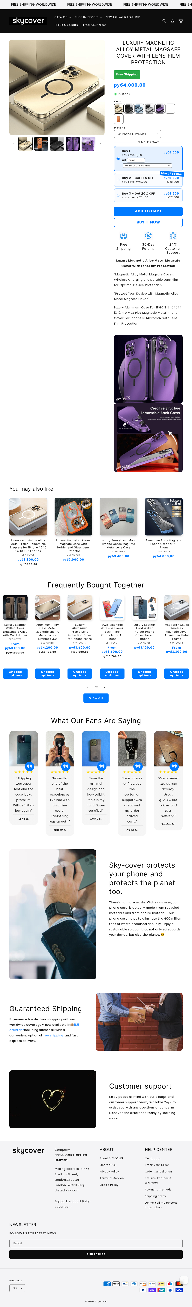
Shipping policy (155, 1196)
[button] (62, 17)
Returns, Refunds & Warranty (158, 1180)
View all (96, 698)
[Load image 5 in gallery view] (88, 144)
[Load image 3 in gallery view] (57, 144)
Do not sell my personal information (161, 1205)
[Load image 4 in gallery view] (73, 144)
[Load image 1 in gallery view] (25, 144)
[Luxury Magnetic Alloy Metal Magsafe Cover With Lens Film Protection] (114, 332)
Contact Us (108, 1165)
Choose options (15, 674)
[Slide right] (100, 144)
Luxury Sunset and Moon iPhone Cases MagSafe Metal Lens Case (118, 544)
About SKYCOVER (111, 1158)
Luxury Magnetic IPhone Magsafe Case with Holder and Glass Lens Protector (73, 546)
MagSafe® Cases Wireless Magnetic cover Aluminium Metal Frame (177, 632)
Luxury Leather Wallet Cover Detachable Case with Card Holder (15, 630)
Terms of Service (112, 1178)
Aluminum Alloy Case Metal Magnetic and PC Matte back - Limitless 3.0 (47, 632)
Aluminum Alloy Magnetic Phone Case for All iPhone (164, 544)
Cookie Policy (109, 1185)
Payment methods (158, 1189)
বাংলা (15, 1288)
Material (120, 127)
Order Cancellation (158, 1171)
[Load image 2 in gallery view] (41, 144)
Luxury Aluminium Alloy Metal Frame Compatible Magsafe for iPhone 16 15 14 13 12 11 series (28, 546)
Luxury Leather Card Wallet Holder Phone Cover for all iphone (144, 632)
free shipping (52, 1035)
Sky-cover (101, 1301)
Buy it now (148, 222)
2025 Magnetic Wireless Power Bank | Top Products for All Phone (112, 632)
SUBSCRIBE (96, 1254)
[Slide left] (13, 144)
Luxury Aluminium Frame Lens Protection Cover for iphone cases (80, 632)
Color (118, 101)
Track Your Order (157, 1165)
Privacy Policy (109, 1171)
